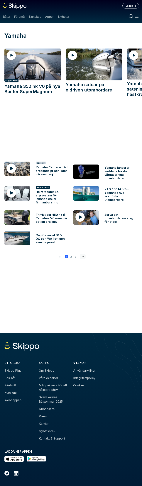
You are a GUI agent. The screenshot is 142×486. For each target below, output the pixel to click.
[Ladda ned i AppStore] (14, 459)
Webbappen (12, 400)
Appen (49, 16)
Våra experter (48, 378)
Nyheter (63, 16)
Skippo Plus (12, 370)
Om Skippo (46, 370)
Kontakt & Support (52, 438)
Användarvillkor (84, 370)
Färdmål (19, 16)
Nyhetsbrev (47, 431)
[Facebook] (6, 474)
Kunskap (35, 16)
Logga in (131, 5)
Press (43, 416)
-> (83, 256)
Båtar (6, 16)
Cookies (78, 385)
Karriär (44, 424)
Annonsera (47, 409)
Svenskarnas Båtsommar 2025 (51, 399)
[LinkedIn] (16, 474)
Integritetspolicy (84, 378)
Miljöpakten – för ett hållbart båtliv (53, 387)
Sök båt (9, 378)
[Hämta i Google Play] (36, 459)
